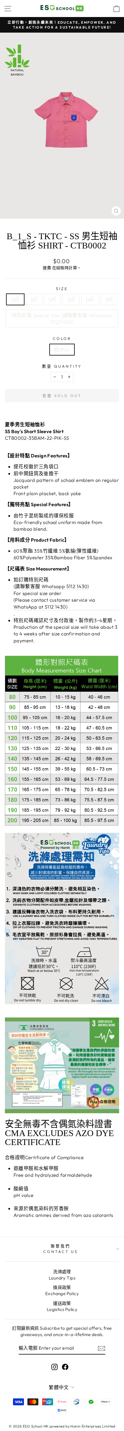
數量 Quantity (62, 366)
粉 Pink (62, 350)
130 (71, 299)
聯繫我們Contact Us (60, 1249)
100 (15, 299)
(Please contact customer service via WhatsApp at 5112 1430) (54, 603)
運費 (47, 267)
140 (90, 299)
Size (62, 288)
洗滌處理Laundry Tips (62, 1274)
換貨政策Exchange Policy (62, 1290)
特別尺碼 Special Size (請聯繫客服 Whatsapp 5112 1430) (62, 318)
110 (34, 299)
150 (109, 299)
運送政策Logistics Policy (62, 1306)
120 (52, 299)
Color (62, 338)
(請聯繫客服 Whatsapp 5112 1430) (51, 586)
